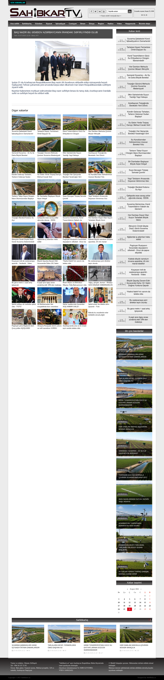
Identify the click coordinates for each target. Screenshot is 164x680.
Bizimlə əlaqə (144, 24)
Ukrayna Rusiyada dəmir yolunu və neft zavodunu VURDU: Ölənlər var (49, 328)
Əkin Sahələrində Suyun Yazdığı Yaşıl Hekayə (138, 95)
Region (101, 24)
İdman (82, 24)
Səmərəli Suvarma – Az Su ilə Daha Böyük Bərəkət (138, 76)
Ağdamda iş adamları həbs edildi (138, 238)
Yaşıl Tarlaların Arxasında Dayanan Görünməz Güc (138, 179)
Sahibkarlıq (26, 24)
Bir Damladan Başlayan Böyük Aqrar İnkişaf (138, 162)
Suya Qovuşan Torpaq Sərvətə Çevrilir (138, 171)
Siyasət (49, 24)
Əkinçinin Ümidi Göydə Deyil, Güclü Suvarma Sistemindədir (138, 228)
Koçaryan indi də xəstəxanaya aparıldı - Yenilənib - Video (138, 272)
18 (124, 606)
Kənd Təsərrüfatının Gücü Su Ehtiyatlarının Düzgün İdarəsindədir (74, 133)
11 (124, 602)
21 (140, 606)
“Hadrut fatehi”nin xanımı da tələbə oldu (138, 292)
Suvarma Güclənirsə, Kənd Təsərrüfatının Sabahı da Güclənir (73, 220)
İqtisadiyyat (60, 24)
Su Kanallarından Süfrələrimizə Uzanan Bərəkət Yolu (138, 142)
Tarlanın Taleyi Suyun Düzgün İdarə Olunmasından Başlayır (138, 153)
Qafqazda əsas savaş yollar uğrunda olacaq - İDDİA (138, 196)
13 (135, 602)
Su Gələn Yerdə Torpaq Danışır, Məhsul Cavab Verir (138, 123)
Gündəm (38, 24)
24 (119, 609)
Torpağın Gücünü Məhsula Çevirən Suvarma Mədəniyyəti (138, 86)
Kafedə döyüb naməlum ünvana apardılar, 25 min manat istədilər (100, 241)
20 (135, 606)
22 (145, 606)
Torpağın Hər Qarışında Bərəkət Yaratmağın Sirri (138, 132)
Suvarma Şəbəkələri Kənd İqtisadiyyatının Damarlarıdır (138, 39)
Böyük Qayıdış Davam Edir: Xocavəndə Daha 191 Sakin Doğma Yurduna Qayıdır (47, 263)
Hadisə (110, 24)
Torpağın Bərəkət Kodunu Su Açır (138, 188)
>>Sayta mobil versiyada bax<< (110, 16)
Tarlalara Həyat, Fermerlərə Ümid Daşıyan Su (138, 48)
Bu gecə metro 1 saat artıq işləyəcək (138, 309)
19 (129, 606)
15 (145, 602)
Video (119, 24)
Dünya (91, 24)
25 (124, 609)
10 (119, 602)
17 (119, 606)
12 (129, 602)
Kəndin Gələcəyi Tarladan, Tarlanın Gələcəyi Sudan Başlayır (22, 177)
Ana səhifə (14, 24)
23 (150, 606)
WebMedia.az (151, 677)
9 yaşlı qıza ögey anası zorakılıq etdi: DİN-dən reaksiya (138, 319)
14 (140, 602)
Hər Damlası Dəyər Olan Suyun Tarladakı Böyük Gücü (138, 217)
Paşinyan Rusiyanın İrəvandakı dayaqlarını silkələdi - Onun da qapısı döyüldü (74, 241)
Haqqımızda (130, 24)
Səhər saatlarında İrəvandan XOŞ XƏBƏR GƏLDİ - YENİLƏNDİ (74, 306)
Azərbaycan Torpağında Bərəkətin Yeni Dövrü (138, 104)
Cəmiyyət (73, 24)
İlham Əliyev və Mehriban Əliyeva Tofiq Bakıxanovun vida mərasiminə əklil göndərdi (74, 285)
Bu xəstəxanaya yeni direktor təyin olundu (138, 301)
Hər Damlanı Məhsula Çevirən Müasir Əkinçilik (138, 67)
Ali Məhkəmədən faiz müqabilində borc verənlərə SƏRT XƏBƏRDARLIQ (47, 306)
